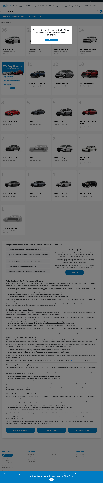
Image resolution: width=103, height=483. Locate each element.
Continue (51, 40)
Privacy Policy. (68, 476)
